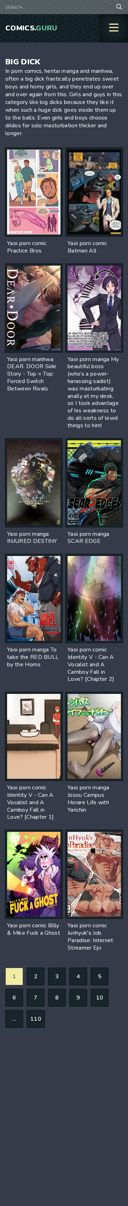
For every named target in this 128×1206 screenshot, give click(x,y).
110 (35, 1019)
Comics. (31, 28)
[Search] (119, 7)
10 (99, 998)
